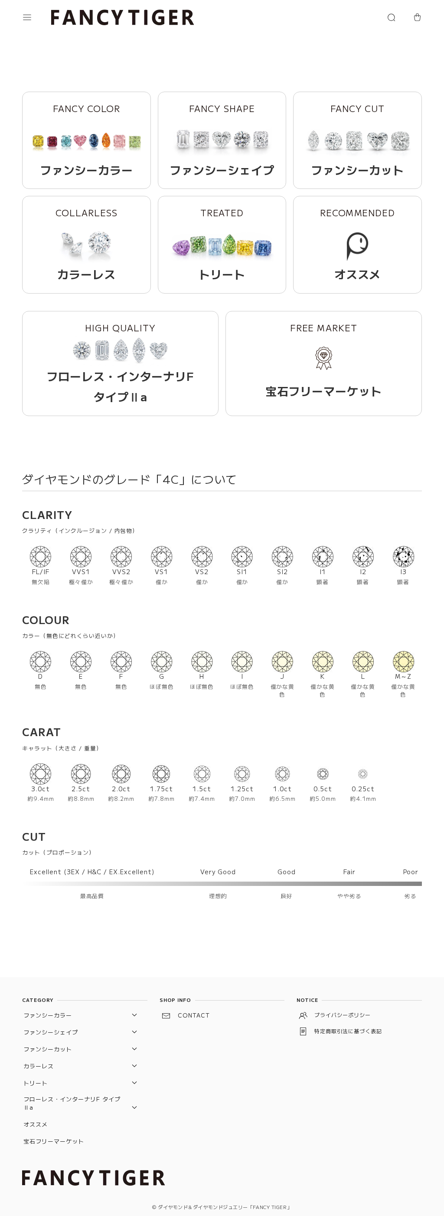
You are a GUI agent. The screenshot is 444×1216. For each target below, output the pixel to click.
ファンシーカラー (47, 1015)
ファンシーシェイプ (50, 1032)
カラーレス (38, 1066)
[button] (35, 17)
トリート (35, 1083)
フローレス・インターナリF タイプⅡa (71, 1103)
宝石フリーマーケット (53, 1141)
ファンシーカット (47, 1049)
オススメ (35, 1124)
